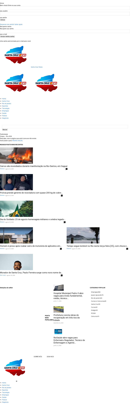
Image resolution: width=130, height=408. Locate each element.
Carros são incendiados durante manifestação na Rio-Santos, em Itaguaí (33, 166)
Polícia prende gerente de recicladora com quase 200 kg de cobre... (31, 193)
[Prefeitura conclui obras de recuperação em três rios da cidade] (69, 309)
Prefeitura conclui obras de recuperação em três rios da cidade (67, 317)
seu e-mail (3, 34)
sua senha (3, 17)
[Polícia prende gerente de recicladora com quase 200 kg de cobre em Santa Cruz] (31, 182)
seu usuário (4, 11)
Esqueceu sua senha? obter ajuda (11, 24)
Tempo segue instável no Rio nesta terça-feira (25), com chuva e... (97, 246)
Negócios (5, 118)
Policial (4, 115)
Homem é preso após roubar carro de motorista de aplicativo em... (31, 246)
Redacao (2, 168)
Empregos (5, 111)
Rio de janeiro (6, 103)
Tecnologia (5, 108)
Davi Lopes (3, 275)
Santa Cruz (6, 101)
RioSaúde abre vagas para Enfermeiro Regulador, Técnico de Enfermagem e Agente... (69, 340)
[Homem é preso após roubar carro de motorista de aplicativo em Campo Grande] (31, 235)
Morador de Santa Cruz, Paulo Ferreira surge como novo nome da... (31, 272)
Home (4, 98)
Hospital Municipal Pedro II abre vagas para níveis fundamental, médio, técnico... (68, 296)
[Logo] (15, 95)
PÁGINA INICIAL (17, 140)
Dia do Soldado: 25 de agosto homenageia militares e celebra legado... (33, 219)
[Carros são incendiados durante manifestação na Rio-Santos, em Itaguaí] (33, 155)
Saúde (4, 113)
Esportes (5, 106)
